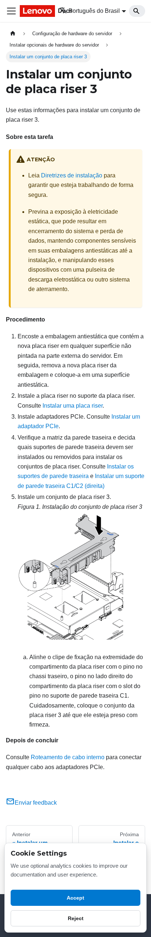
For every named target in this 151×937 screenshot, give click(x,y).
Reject (76, 918)
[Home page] (13, 33)
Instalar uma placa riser (73, 406)
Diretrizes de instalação (71, 175)
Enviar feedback (36, 803)
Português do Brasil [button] (94, 11)
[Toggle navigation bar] (11, 10)
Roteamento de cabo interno (67, 757)
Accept (75, 898)
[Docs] (34, 11)
